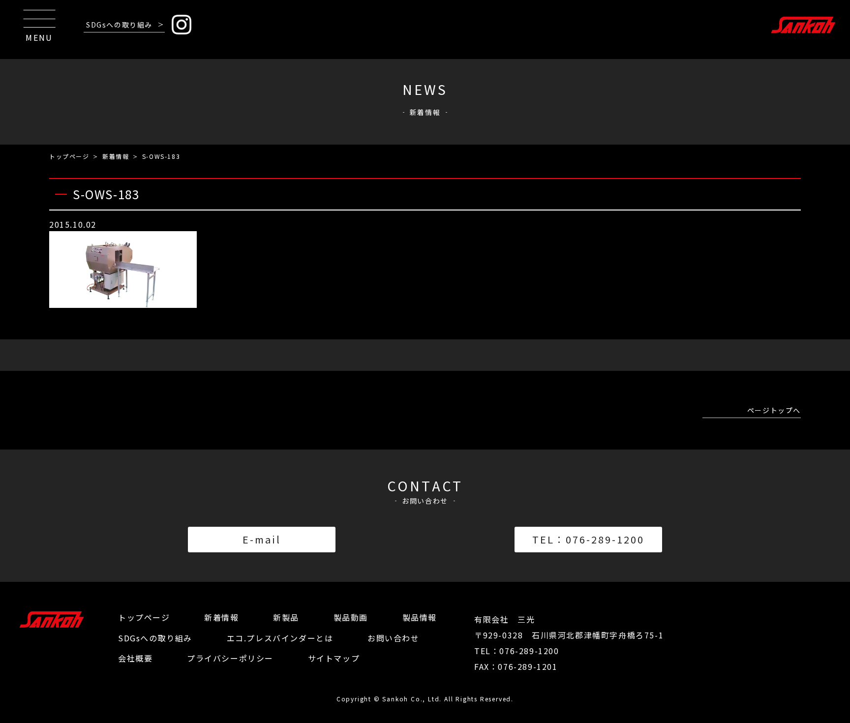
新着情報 (115, 156)
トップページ (69, 156)
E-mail (262, 539)
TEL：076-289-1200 (588, 539)
